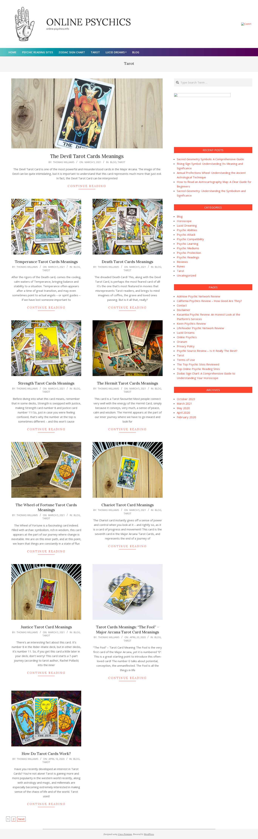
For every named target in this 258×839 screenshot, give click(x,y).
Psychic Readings (188, 257)
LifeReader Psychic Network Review (200, 328)
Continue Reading (87, 186)
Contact (182, 305)
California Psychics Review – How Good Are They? (209, 301)
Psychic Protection (189, 253)
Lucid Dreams (186, 332)
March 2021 (184, 403)
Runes (181, 266)
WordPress (149, 834)
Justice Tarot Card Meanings (46, 627)
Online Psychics (187, 337)
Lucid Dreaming (187, 225)
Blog (113, 162)
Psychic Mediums (188, 248)
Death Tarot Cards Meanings (127, 261)
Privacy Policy (186, 346)
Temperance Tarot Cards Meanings (46, 261)
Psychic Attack (186, 234)
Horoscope (184, 221)
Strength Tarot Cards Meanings (46, 383)
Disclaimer (183, 310)
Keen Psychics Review (191, 323)
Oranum (182, 342)
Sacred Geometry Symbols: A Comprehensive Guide (210, 159)
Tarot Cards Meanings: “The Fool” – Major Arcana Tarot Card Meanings (127, 629)
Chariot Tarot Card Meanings (127, 504)
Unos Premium (125, 834)
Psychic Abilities (187, 230)
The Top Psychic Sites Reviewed (198, 364)
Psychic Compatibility (190, 239)
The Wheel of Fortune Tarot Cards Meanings (46, 507)
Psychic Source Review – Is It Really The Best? (207, 351)
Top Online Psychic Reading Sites (198, 369)
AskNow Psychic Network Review (198, 296)
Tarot (121, 162)
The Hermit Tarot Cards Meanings (127, 383)
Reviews (182, 262)
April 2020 (183, 412)
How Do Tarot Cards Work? (46, 753)
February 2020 (186, 417)
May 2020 (183, 408)
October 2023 (186, 399)
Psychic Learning (187, 243)
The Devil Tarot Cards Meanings (87, 156)
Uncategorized (186, 275)
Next (21, 819)
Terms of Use (186, 360)
